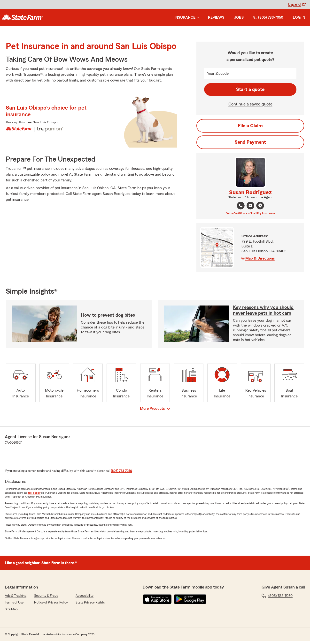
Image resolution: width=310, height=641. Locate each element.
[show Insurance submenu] (197, 17)
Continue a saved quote (250, 104)
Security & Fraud (46, 595)
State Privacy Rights (90, 602)
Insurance (184, 17)
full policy (34, 492)
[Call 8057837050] (241, 205)
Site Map (11, 609)
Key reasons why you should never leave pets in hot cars (263, 310)
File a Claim (250, 125)
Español (294, 4)
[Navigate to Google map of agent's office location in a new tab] (260, 205)
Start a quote (250, 89)
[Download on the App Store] (157, 599)
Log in (299, 17)
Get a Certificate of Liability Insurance (250, 213)
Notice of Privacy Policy (51, 602)
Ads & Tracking (15, 595)
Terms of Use (14, 602)
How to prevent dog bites (108, 315)
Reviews (216, 17)
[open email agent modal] (250, 206)
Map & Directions (260, 258)
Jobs (239, 17)
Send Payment (250, 142)
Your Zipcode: (218, 73)
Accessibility (84, 595)
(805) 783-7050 (270, 17)
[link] (22, 17)
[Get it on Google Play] (190, 599)
